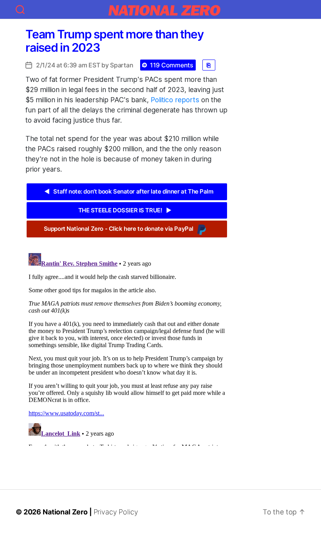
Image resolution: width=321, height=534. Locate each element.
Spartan (121, 65)
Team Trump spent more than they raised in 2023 (114, 40)
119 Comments (171, 65)
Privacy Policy (116, 512)
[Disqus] (126, 348)
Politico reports (175, 100)
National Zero (65, 512)
